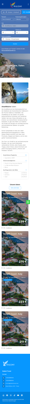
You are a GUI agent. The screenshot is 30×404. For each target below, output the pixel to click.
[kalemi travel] (8, 363)
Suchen (15, 44)
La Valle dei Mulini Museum (12, 165)
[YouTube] (18, 395)
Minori (6, 167)
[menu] (28, 4)
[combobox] (20, 19)
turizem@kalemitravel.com (12, 383)
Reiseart (4, 16)
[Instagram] (11, 395)
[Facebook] (7, 395)
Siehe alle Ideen (15, 187)
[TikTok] (14, 395)
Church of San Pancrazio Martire (13, 163)
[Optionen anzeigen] (27, 19)
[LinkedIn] (22, 395)
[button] (1, 12)
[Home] (3, 395)
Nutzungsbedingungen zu (8, 50)
